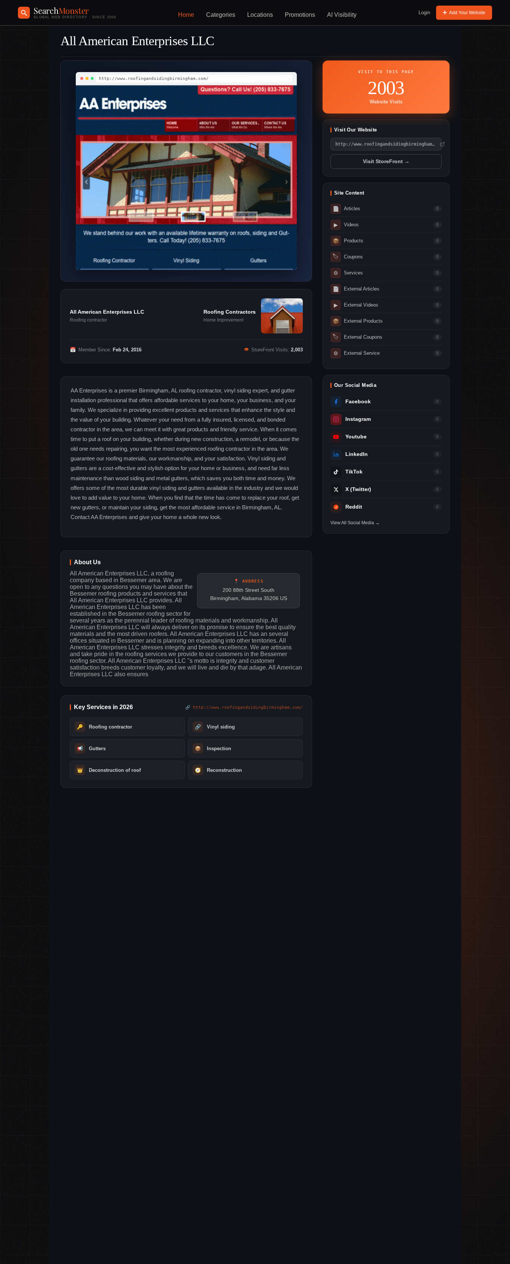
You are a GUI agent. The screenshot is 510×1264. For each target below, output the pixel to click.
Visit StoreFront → (386, 161)
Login (424, 12)
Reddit (353, 507)
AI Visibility (342, 15)
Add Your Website (467, 12)
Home (186, 15)
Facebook (358, 401)
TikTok (354, 472)
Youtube (356, 437)
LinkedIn (356, 454)
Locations (260, 15)
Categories (220, 15)
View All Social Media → (355, 522)
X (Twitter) (358, 489)
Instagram (358, 419)
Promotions (300, 15)
